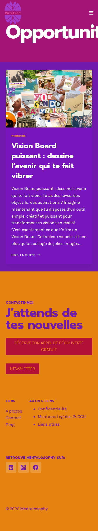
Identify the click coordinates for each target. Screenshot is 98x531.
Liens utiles (49, 424)
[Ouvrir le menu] (91, 12)
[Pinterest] (11, 467)
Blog (10, 424)
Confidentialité (52, 409)
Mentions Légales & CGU (62, 416)
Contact (13, 417)
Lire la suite (25, 255)
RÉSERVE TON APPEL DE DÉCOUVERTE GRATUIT (49, 346)
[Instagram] (23, 467)
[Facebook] (35, 467)
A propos (14, 411)
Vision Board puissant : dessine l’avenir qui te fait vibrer (42, 160)
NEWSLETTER (22, 368)
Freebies (18, 135)
